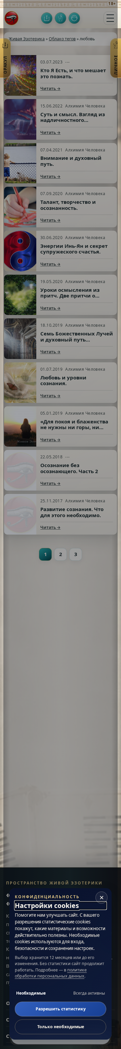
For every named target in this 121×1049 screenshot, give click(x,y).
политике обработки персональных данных (51, 973)
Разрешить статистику (61, 1009)
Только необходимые (60, 1027)
